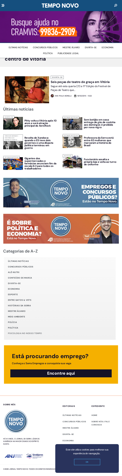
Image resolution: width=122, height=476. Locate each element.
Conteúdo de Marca (20, 277)
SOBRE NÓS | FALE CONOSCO (101, 423)
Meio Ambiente (16, 316)
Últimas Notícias (71, 117)
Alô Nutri (14, 272)
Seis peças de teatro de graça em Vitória (80, 82)
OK (87, 462)
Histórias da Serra (19, 305)
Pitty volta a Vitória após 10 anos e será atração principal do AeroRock (40, 123)
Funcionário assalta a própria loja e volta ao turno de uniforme (100, 162)
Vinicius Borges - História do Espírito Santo (12, 138)
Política (13, 327)
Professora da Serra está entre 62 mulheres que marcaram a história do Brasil (98, 141)
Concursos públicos (20, 266)
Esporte (13, 294)
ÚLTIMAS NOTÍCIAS (72, 415)
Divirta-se (57, 77)
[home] (60, 5)
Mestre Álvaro (17, 311)
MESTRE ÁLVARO (71, 428)
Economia (14, 289)
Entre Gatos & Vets (19, 300)
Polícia (12, 322)
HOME (94, 415)
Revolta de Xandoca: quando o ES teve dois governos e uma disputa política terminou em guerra (38, 143)
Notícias (67, 156)
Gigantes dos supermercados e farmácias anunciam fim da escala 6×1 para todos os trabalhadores (40, 163)
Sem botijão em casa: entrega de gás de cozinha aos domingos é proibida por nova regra (99, 123)
